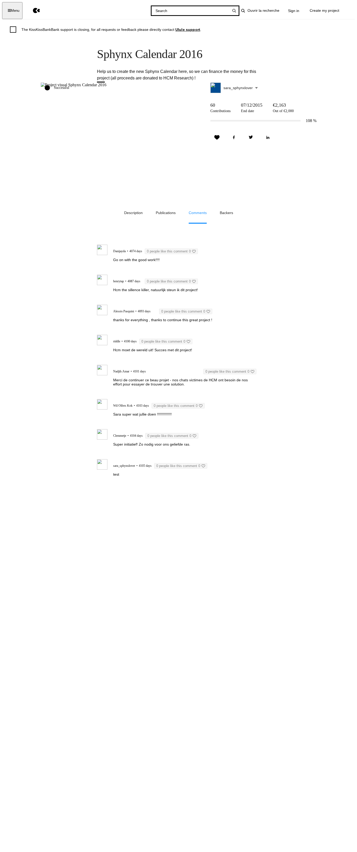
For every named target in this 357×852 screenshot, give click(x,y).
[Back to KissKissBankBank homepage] (32, 10)
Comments (198, 213)
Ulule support (187, 29)
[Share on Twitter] (250, 137)
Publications (166, 213)
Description (133, 213)
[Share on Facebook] (233, 137)
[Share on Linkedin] (267, 137)
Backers (226, 213)
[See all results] (234, 11)
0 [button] (169, 251)
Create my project (324, 10)
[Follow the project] (216, 137)
